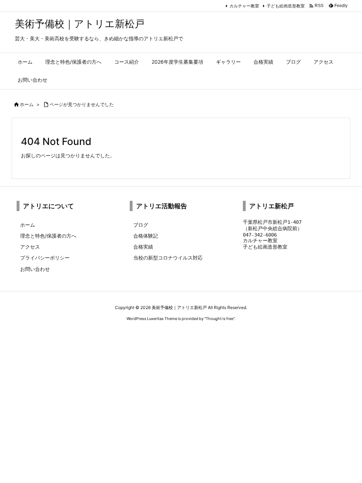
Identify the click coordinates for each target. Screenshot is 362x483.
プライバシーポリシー (45, 258)
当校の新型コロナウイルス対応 (168, 258)
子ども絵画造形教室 (286, 5)
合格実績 (143, 247)
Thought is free (219, 318)
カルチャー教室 (244, 5)
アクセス (30, 247)
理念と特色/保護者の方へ (48, 236)
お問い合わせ (35, 269)
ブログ (140, 225)
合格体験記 (145, 236)
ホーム (27, 104)
